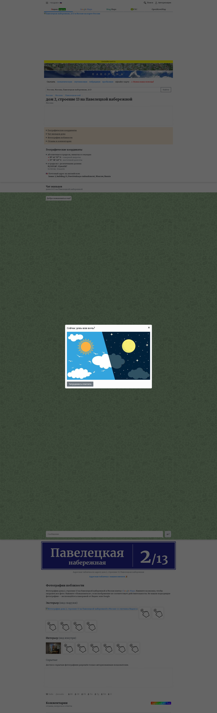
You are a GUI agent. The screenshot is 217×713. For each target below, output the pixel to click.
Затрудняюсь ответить (80, 384)
